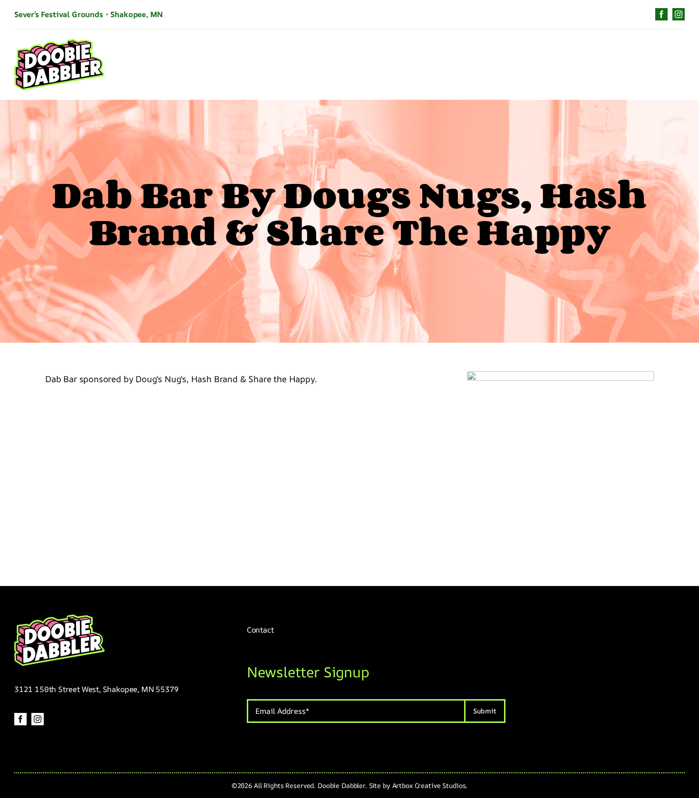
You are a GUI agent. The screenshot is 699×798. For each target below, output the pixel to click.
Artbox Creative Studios (429, 785)
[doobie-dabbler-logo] (59, 43)
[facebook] (661, 14)
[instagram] (678, 14)
